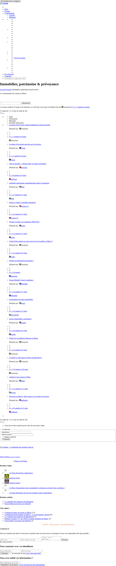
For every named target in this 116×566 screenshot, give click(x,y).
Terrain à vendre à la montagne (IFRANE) (24, 222)
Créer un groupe (19, 58)
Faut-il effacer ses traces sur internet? (18, 521)
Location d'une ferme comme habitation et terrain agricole (29, 125)
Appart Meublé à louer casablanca (21, 280)
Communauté (9, 13)
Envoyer (65, 540)
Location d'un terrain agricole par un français (25, 144)
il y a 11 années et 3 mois (18, 195)
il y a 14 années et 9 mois (18, 331)
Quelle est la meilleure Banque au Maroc (23, 338)
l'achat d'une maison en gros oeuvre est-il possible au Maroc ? (31, 241)
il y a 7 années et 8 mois (80, 107)
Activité (12, 15)
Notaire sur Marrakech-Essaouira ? (21, 261)
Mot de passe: (7, 434)
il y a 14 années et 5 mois (18, 311)
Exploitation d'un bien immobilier (21, 299)
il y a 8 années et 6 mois (17, 175)
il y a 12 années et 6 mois (18, 253)
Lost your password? (33, 553)
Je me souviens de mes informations (32, 565)
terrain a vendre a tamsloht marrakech (22, 202)
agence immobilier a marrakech (20, 319)
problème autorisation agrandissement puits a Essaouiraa (29, 183)
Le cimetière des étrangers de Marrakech (19, 517)
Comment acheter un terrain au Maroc (18, 513)
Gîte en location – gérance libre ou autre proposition (27, 164)
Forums (7, 11)
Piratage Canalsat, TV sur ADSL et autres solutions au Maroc (26, 519)
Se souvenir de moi (18, 553)
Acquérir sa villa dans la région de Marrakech (25, 358)
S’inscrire (8, 76)
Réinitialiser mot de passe (9, 565)
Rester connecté (10, 437)
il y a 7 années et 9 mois (17, 156)
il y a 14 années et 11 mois (18, 389)
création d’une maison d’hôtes (19, 377)
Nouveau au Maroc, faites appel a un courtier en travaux (29, 396)
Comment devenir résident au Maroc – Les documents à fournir (27, 515)
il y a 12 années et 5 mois (18, 214)
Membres (12, 17)
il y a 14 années (14, 272)
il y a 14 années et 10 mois (18, 369)
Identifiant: (6, 432)
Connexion (6, 439)
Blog (6, 9)
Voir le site (10, 457)
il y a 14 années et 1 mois (18, 292)
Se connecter (9, 74)
